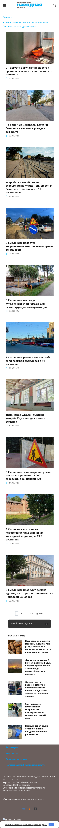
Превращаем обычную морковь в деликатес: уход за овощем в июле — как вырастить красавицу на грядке (38, 646)
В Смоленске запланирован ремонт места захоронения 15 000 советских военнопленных (29, 475)
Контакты (12, 753)
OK (51, 824)
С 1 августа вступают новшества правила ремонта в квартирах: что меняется (29, 71)
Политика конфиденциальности (25, 765)
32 (31, 613)
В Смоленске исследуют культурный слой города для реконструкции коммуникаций (26, 303)
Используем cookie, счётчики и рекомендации (26, 824)
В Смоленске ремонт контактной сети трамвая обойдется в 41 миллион (28, 361)
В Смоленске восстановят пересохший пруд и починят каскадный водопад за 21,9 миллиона (25, 534)
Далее (39, 613)
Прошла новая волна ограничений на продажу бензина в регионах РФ (36, 730)
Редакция (12, 747)
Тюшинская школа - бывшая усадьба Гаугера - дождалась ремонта (25, 418)
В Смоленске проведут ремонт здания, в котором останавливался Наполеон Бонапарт (29, 593)
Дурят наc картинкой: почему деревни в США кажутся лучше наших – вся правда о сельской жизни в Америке (38, 667)
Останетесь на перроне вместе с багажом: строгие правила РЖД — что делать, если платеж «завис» (36, 689)
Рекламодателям (16, 759)
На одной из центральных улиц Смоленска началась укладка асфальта (27, 128)
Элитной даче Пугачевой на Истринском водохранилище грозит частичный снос (35, 711)
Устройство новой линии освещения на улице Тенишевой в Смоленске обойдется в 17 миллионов (29, 187)
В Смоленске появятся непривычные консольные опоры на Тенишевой (30, 246)
